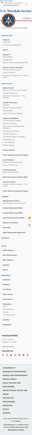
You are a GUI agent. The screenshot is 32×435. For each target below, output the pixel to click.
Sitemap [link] (6, 413)
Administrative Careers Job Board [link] (14, 203)
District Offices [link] (8, 57)
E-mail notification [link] (9, 142)
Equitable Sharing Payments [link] (12, 162)
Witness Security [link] (9, 150)
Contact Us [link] (6, 55)
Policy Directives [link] (8, 309)
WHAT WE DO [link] (6, 84)
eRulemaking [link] (9, 401)
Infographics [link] (7, 325)
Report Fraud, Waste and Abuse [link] (15, 392)
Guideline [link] (6, 320)
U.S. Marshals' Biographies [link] (12, 45)
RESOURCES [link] (5, 275)
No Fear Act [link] (8, 398)
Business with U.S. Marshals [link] (13, 67)
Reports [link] (5, 312)
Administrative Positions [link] (11, 201)
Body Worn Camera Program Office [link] (15, 177)
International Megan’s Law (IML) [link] (14, 137)
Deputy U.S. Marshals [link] (10, 223)
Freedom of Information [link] (14, 371)
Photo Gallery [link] (8, 294)
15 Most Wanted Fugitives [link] (12, 120)
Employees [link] (7, 280)
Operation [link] (6, 105)
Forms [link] (5, 306)
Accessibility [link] (9, 368)
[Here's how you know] (25, 4)
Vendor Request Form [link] (10, 165)
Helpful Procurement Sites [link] (12, 70)
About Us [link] (6, 40)
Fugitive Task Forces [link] (10, 123)
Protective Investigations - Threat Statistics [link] (14, 97)
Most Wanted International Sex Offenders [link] (13, 127)
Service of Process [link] (9, 182)
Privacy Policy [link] (10, 379)
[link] (8, 20)
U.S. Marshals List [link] (9, 315)
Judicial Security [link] (8, 88)
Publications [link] (7, 304)
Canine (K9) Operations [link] (11, 172)
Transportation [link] (8, 110)
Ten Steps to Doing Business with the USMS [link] (16, 76)
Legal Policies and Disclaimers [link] (12, 385)
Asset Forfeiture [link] (8, 160)
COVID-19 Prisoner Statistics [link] (13, 113)
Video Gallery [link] (8, 299)
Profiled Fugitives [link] (9, 145)
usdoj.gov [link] (7, 405)
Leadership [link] (6, 42)
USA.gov (18, 421)
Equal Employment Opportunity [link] (14, 232)
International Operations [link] (11, 131)
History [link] (5, 50)
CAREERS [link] (4, 197)
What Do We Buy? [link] (9, 72)
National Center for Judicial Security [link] (15, 90)
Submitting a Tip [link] (8, 139)
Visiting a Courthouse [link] (10, 93)
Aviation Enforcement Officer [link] (13, 213)
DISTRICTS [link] (5, 238)
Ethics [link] (6, 409)
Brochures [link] (6, 284)
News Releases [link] (8, 260)
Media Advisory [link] (8, 250)
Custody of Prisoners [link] (10, 102)
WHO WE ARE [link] (6, 36)
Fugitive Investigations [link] (11, 118)
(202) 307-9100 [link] (8, 347)
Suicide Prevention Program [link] (12, 108)
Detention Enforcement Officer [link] (13, 218)
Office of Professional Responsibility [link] (15, 62)
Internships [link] (7, 227)
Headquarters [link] (7, 60)
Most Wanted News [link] (10, 255)
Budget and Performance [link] (15, 375)
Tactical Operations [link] (9, 170)
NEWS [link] (3, 246)
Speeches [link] (6, 265)
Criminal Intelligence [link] (10, 134)
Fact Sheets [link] (7, 289)
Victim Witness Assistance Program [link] (15, 155)
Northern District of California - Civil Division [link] (15, 185)
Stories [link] (5, 270)
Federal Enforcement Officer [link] (13, 208)
